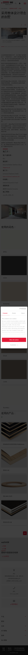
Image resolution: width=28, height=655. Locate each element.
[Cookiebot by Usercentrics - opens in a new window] (19, 309)
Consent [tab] (5, 313)
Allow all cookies (14, 339)
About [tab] (23, 313)
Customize (13, 345)
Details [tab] (14, 313)
